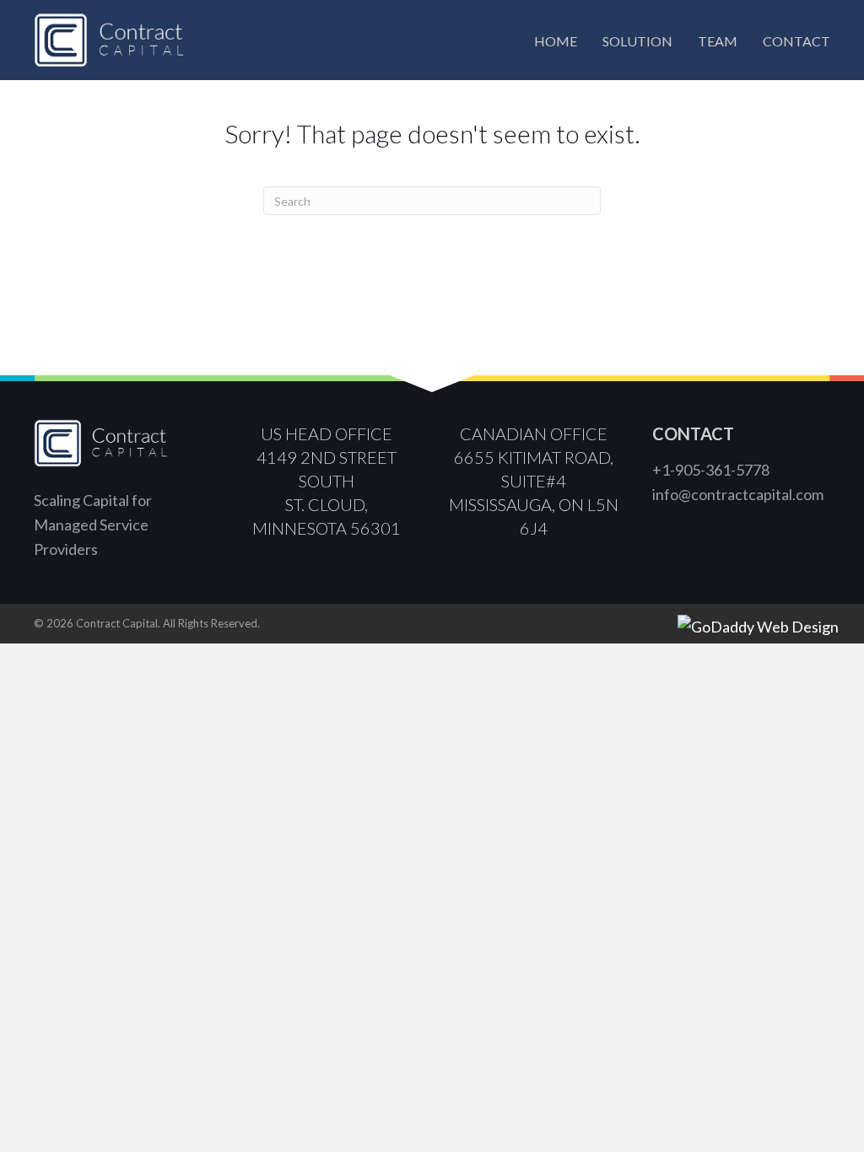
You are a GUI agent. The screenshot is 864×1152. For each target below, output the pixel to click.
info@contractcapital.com (738, 494)
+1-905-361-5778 (711, 469)
